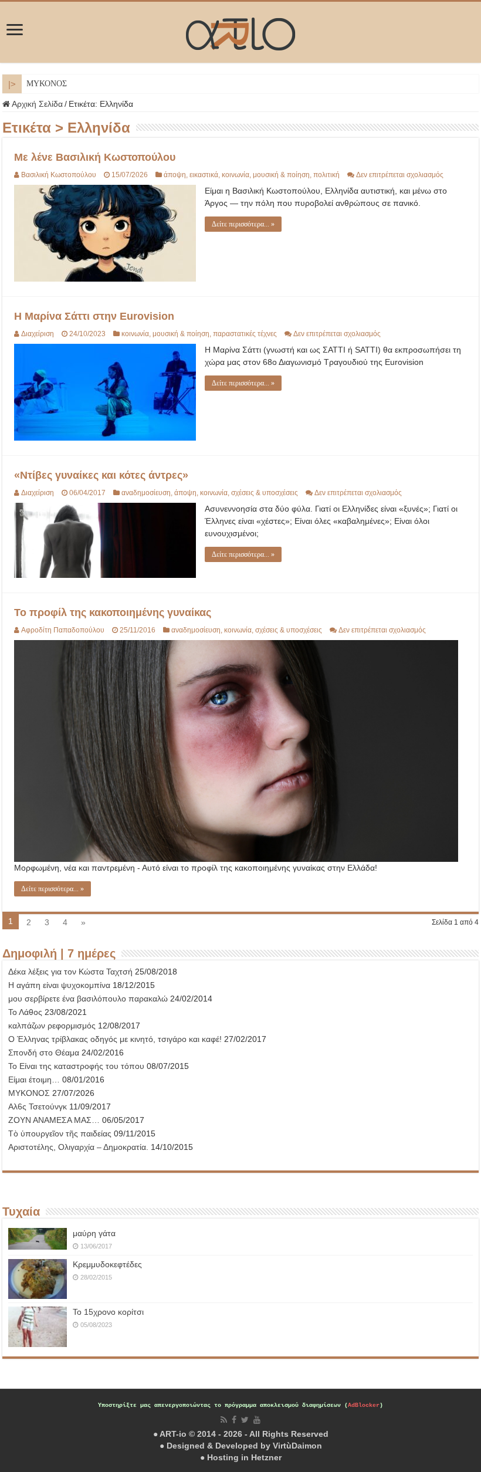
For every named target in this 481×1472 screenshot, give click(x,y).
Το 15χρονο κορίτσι (108, 1312)
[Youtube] (257, 1420)
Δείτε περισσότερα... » (243, 224)
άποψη (175, 175)
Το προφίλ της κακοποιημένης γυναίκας (112, 612)
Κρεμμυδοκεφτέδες (107, 1264)
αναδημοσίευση (146, 493)
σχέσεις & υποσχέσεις (264, 493)
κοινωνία (235, 175)
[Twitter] (245, 1420)
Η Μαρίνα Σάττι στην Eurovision (94, 316)
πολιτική (326, 175)
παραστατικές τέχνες (245, 334)
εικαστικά (203, 175)
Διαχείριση (37, 334)
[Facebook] (234, 1420)
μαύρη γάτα (94, 1233)
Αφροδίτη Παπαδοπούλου (62, 630)
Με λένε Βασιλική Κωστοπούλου (94, 157)
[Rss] (223, 1420)
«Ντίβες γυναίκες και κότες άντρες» (101, 475)
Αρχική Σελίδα (36, 104)
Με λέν (38, 83)
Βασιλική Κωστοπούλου (58, 175)
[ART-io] (240, 32)
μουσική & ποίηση (281, 175)
